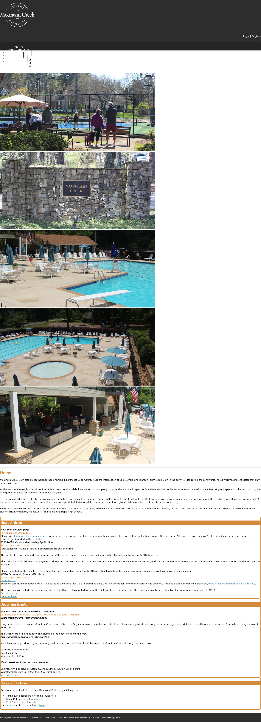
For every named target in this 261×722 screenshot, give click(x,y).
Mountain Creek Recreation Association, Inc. (35, 717)
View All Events (9, 675)
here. (42, 705)
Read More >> (9, 593)
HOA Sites (94, 717)
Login (246, 36)
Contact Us (19, 61)
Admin (117, 717)
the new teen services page (29, 536)
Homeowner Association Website (72, 717)
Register (256, 36)
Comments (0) (8, 580)
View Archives (9, 596)
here (37, 555)
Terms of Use (107, 717)
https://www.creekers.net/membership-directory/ (228, 583)
